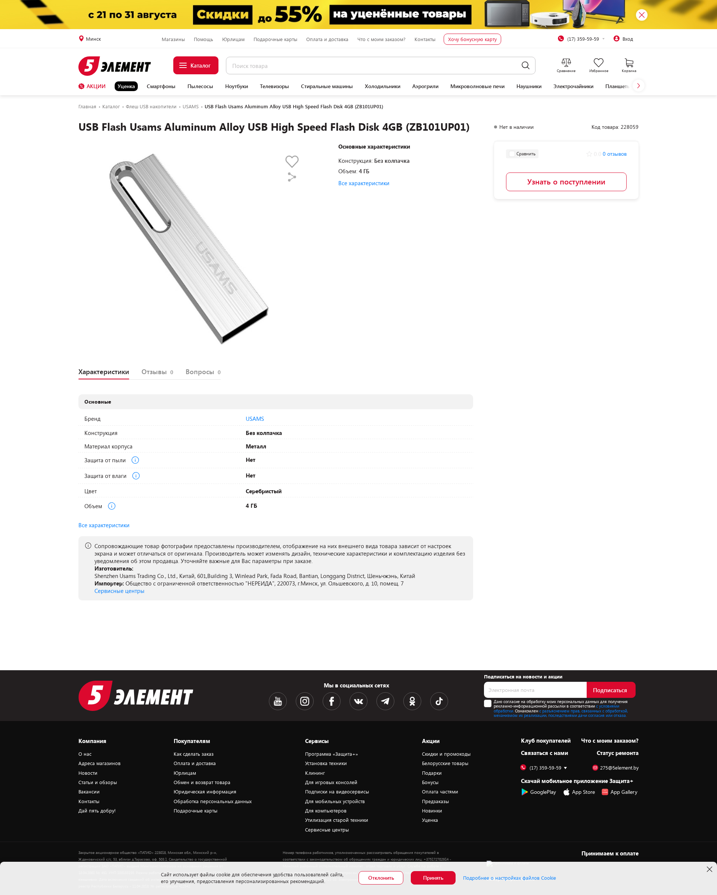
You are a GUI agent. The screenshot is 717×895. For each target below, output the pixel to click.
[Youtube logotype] (278, 701)
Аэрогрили (425, 86)
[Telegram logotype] (385, 701)
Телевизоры (274, 86)
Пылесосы (200, 86)
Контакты (425, 39)
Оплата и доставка (327, 39)
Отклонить (381, 877)
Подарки (432, 773)
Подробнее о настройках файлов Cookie (509, 877)
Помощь (203, 39)
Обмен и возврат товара (202, 782)
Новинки (432, 810)
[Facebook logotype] (332, 701)
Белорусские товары (445, 763)
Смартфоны (161, 86)
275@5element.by (619, 768)
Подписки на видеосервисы (337, 791)
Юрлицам (233, 39)
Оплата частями (440, 791)
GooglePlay (543, 791)
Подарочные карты (275, 39)
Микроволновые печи (477, 86)
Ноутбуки (236, 86)
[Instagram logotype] (305, 701)
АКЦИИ (96, 86)
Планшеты (618, 86)
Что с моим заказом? (381, 39)
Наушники (528, 86)
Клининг (315, 773)
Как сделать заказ (194, 754)
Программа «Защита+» (331, 754)
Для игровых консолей (331, 782)
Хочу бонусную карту (472, 39)
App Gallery (624, 791)
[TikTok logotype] (439, 701)
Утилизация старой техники (336, 820)
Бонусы (430, 782)
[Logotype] (118, 66)
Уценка (126, 86)
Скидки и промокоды (446, 754)
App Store (583, 791)
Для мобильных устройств (335, 801)
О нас (84, 754)
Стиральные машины (327, 86)
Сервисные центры (119, 590)
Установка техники (326, 763)
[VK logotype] (358, 701)
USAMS (255, 418)
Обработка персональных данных (213, 801)
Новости (87, 773)
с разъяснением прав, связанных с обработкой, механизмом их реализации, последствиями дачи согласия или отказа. (561, 713)
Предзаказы (435, 801)
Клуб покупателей (546, 740)
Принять (433, 877)
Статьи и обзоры (97, 782)
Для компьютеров (326, 810)
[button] (639, 85)
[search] (525, 65)
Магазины (173, 39)
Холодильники (382, 86)
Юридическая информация (205, 791)
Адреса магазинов (99, 763)
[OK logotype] (412, 701)
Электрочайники (573, 86)
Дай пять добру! (97, 810)
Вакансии (89, 791)
